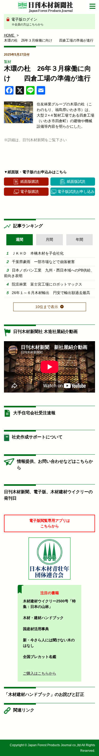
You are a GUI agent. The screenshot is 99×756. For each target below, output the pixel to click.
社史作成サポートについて (37, 437)
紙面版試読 (76, 181)
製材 (7, 62)
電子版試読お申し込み (76, 191)
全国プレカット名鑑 (39, 657)
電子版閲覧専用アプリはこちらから (49, 523)
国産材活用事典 (36, 629)
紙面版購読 (29, 181)
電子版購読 (29, 191)
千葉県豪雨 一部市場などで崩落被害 (43, 262)
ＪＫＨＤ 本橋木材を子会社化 (38, 253)
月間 (49, 239)
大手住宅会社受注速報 (34, 413)
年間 (79, 239)
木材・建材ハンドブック (43, 618)
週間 (19, 239)
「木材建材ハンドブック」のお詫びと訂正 (44, 694)
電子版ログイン (27, 21)
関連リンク (23, 710)
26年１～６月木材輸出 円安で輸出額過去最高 (51, 293)
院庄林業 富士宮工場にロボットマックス (47, 284)
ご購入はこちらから (39, 673)
